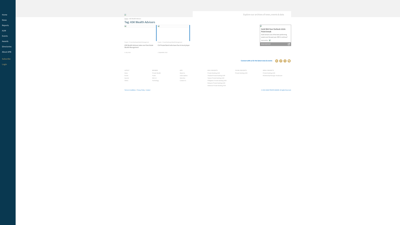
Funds (154, 75)
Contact (148, 90)
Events (5, 36)
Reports (5, 25)
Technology (155, 80)
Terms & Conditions (130, 90)
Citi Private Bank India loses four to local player (174, 45)
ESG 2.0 (154, 78)
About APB (6, 52)
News (4, 20)
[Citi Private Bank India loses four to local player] (174, 33)
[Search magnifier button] (288, 14)
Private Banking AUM (214, 73)
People (126, 42)
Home (4, 14)
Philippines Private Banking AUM (217, 80)
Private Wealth (156, 73)
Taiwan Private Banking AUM (216, 78)
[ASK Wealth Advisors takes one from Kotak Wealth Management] (140, 33)
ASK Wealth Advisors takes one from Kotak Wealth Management (138, 46)
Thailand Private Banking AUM (216, 75)
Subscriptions (184, 75)
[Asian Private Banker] (125, 14)
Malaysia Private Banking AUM (216, 83)
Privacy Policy (141, 90)
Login (4, 64)
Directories (6, 46)
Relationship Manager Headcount (272, 75)
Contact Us (183, 80)
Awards (5, 41)
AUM (4, 30)
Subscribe (6, 59)
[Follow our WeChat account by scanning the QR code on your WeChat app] (289, 61)
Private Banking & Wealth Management (139, 42)
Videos (126, 80)
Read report (266, 44)
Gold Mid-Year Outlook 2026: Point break (273, 30)
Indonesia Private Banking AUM (217, 85)
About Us (182, 73)
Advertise (182, 78)
